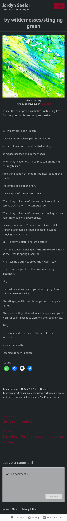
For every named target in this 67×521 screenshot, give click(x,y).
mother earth (42, 392)
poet (4, 397)
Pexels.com (46, 104)
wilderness (33, 397)
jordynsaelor (12, 389)
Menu (60, 6)
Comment (54, 496)
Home (5, 509)
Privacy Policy (29, 509)
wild (25, 397)
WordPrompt (46, 397)
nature (53, 392)
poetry (46, 389)
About (15, 509)
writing (56, 397)
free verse (23, 392)
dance (14, 392)
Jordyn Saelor (16, 5)
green (32, 392)
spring (19, 397)
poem (60, 392)
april (8, 392)
